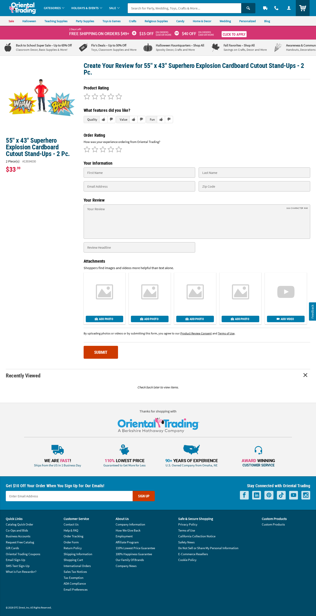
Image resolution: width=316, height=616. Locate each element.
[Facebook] (244, 495)
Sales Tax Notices (75, 572)
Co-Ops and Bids (17, 530)
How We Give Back (128, 530)
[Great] (110, 97)
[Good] (94, 97)
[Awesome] (118, 97)
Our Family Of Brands (130, 560)
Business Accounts (18, 536)
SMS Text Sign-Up (17, 566)
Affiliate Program (127, 542)
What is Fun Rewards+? (21, 572)
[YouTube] (293, 495)
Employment (124, 536)
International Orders (77, 566)
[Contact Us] (276, 8)
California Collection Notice (196, 536)
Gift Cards (12, 548)
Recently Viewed (23, 375)
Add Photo (106, 319)
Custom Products (273, 524)
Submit (101, 352)
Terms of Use (186, 530)
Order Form (71, 542)
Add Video (287, 319)
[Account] (289, 8)
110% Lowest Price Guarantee (135, 548)
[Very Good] (102, 97)
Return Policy (73, 548)
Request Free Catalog (20, 542)
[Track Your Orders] (265, 8)
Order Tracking (73, 536)
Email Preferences (75, 589)
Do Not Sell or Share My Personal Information (208, 548)
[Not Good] (87, 97)
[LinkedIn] (256, 495)
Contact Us (71, 524)
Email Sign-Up (15, 560)
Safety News (186, 542)
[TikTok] (281, 495)
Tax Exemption (73, 578)
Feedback (312, 312)
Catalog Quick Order (19, 524)
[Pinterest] (268, 495)
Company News (126, 566)
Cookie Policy (187, 560)
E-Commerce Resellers (193, 554)
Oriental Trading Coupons (23, 554)
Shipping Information (78, 554)
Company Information (130, 524)
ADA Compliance (75, 583)
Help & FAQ (71, 530)
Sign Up (143, 496)
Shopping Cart (73, 560)
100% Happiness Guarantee (134, 554)
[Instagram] (305, 495)
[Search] (248, 8)
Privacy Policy (187, 524)
